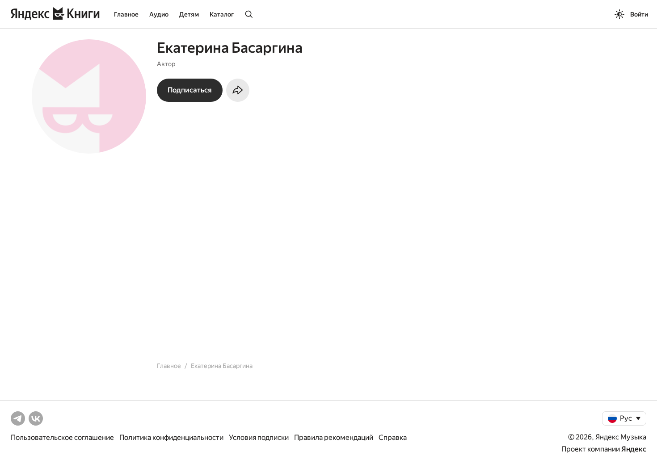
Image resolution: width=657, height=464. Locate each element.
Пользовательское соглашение (62, 437)
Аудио (158, 14)
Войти (639, 14)
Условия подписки (259, 437)
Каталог (222, 14)
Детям (189, 14)
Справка (393, 437)
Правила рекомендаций (333, 437)
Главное (126, 14)
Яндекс (633, 449)
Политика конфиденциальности (171, 437)
